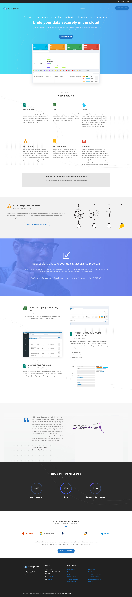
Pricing (99, 8)
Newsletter (70, 584)
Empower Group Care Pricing (95, 579)
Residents (69, 574)
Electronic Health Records (94, 574)
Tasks (68, 571)
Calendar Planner (71, 576)
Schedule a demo (71, 581)
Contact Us (106, 8)
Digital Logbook (71, 569)
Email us (50, 579)
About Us (92, 8)
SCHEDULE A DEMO (122, 7)
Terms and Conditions (66, 593)
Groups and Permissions (73, 579)
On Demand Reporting (93, 576)
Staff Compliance (92, 569)
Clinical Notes (91, 571)
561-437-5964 (121, 1)
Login (128, 1)
